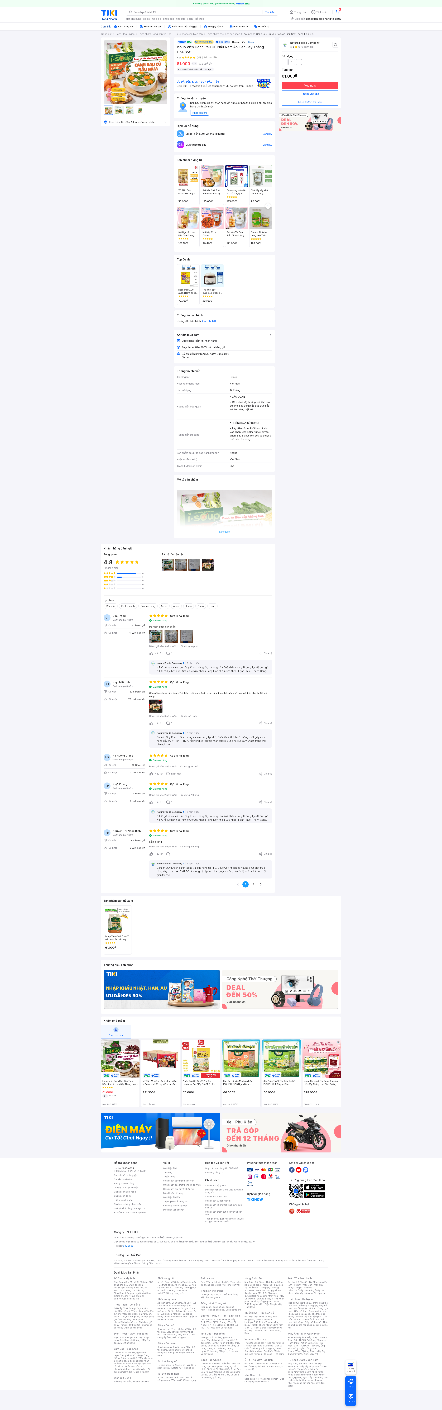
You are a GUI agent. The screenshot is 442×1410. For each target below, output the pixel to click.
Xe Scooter (271, 1366)
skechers (215, 1260)
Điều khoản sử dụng (173, 1193)
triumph (232, 1260)
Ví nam (160, 1377)
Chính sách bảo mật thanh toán (178, 1180)
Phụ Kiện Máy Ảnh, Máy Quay (302, 1337)
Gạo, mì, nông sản (130, 1316)
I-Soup (250, 42)
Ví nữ (189, 1365)
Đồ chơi (144, 1282)
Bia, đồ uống (125, 1319)
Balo (203, 1282)
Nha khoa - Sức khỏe (262, 1351)
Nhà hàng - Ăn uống (261, 1348)
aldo (224, 1260)
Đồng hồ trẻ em (233, 1309)
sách (190, 18)
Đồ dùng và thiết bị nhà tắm (221, 1345)
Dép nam (173, 1350)
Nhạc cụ (224, 1351)
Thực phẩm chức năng (130, 1355)
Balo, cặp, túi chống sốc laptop (221, 1283)
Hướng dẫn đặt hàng (124, 1183)
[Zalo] (305, 1169)
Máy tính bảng (128, 1343)
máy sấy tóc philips (309, 1366)
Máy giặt (298, 1287)
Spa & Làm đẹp (265, 1345)
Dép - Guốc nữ (179, 1329)
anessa (278, 1260)
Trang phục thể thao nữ (299, 1303)
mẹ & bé (156, 18)
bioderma (193, 1260)
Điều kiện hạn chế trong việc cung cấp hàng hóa (224, 1191)
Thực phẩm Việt (140, 1311)
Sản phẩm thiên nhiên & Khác (131, 1362)
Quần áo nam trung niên (175, 1316)
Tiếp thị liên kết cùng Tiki (175, 1201)
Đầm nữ (168, 1282)
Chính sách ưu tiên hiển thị (218, 1200)
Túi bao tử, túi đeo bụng (184, 1380)
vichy (145, 1263)
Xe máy (254, 1366)
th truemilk (148, 1260)
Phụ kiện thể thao (307, 1308)
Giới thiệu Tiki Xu (171, 1197)
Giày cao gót (163, 1329)
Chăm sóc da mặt (123, 1352)
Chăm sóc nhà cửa (132, 1327)
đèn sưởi (303, 1363)
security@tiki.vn (139, 1212)
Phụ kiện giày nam (173, 1352)
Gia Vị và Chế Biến (216, 1369)
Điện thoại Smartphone (125, 1337)
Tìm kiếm (270, 12)
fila (151, 1263)
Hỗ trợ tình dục (139, 1369)
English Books (261, 1381)
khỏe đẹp (168, 18)
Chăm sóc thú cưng (210, 1363)
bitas (320, 1260)
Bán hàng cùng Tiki (214, 1172)
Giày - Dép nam (166, 1343)
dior (126, 1260)
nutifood (242, 1260)
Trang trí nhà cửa (209, 1337)
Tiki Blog (167, 1172)
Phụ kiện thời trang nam (219, 1296)
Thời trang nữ (165, 1278)
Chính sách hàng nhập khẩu (127, 1204)
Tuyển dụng (169, 1176)
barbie (159, 1260)
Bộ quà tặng (215, 1377)
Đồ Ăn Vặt (212, 1372)
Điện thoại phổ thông (129, 1340)
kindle (251, 1260)
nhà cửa (180, 18)
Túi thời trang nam (168, 1373)
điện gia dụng (133, 18)
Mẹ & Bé (263, 1293)
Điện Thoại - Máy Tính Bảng (131, 1333)
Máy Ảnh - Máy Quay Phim (304, 1333)
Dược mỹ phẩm (141, 1372)
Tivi (295, 1290)
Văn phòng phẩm (269, 1379)
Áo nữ (160, 1282)
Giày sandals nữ (174, 1332)
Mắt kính (228, 1294)
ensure (175, 1260)
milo (207, 1260)
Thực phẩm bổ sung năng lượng (308, 1323)
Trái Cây (118, 1308)
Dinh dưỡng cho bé (129, 1290)
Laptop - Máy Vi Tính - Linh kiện (220, 1315)
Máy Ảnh (314, 1354)
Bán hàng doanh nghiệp (175, 1205)
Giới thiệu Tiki (170, 1168)
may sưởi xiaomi (303, 1372)
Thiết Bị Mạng (218, 1325)
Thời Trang (271, 1282)
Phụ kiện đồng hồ (215, 1309)
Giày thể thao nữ (313, 1322)
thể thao (199, 18)
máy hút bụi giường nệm (306, 1376)
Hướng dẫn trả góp (123, 1200)
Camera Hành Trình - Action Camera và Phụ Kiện (307, 1343)
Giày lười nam (164, 1347)
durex (183, 1260)
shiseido (118, 1263)
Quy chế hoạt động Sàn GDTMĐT (221, 1168)
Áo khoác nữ (181, 1285)
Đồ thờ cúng (212, 1351)
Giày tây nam (178, 1347)
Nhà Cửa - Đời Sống (213, 1333)
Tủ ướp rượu (319, 1293)
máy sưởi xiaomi (310, 1374)
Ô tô (261, 1366)
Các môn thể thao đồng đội (308, 1316)
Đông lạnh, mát (134, 1314)
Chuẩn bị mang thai (129, 1298)
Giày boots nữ (169, 1334)
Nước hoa (125, 1369)
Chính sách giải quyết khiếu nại (178, 1189)
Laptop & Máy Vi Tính (267, 1298)
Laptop (228, 1327)
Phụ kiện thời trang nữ (211, 1294)
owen (167, 1260)
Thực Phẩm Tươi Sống (127, 1304)
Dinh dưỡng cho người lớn (132, 1293)
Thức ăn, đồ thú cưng (129, 1325)
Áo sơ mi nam (177, 1305)
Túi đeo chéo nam (175, 1377)
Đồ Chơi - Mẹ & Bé (125, 1278)
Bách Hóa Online (211, 1359)
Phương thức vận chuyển (126, 1187)
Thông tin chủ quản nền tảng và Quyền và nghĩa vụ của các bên (224, 1220)
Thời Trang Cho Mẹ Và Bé (126, 1282)
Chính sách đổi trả (123, 1196)
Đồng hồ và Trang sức (214, 1303)
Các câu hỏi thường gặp (125, 1175)
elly (201, 1260)
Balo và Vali (208, 1278)
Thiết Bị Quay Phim (305, 1351)
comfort (312, 1260)
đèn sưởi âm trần (302, 1383)
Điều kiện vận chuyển (173, 1209)
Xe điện (273, 1363)
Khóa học (270, 1343)
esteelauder (135, 1260)
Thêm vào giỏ (310, 94)
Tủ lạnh (297, 1285)
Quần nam (177, 1303)
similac (302, 1260)
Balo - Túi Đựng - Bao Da (306, 1345)
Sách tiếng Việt (251, 1379)
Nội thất (215, 1343)
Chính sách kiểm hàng (125, 1191)
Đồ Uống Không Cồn (219, 1374)
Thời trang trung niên (173, 1293)
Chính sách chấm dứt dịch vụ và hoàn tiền (223, 1213)
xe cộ (146, 18)
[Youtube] (298, 1169)
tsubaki (158, 1263)
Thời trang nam (166, 1299)
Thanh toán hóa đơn (254, 1343)
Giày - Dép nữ (165, 1325)
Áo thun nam (163, 1303)
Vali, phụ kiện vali (231, 1285)
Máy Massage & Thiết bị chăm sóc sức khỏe (133, 1359)
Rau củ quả (124, 1311)
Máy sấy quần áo (303, 1293)
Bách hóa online (259, 1296)
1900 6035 (127, 1246)
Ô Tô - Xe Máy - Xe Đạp (258, 1359)
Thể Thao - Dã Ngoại (300, 1299)
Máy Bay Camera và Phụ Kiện (306, 1352)
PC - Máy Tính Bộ (214, 1327)
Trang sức (206, 1307)
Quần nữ (178, 1282)
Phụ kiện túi (188, 1367)
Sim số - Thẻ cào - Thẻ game (270, 1354)
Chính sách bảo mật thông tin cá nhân (182, 1185)
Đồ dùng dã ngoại (308, 1305)
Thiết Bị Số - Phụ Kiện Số (259, 1312)
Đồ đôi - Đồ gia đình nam (180, 1311)
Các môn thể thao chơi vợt (307, 1318)
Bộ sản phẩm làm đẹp (132, 1370)
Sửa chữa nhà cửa (215, 1340)
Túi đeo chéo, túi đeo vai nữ (171, 1365)
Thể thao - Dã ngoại (259, 1287)
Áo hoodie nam (171, 1308)
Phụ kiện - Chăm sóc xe (256, 1363)
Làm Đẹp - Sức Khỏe (126, 1348)
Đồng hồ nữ (218, 1307)
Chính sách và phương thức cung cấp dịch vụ (223, 1206)
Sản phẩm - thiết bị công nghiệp (264, 1300)
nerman (259, 1260)
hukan (138, 1263)
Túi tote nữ (176, 1367)
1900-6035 (128, 1168)
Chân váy (178, 1287)
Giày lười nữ (183, 1334)
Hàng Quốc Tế (253, 1278)
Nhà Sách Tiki (252, 1375)
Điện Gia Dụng (122, 1377)
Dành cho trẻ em (129, 1322)
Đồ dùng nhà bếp (122, 1381)
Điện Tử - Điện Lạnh (300, 1278)
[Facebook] (292, 1169)
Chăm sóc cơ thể (129, 1358)
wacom (269, 1260)
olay (295, 1260)
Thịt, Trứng (129, 1308)
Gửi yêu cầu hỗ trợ (123, 1179)
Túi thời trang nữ (167, 1361)
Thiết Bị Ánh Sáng (307, 1340)
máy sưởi (292, 1363)
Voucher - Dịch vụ (255, 1339)
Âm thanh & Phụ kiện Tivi (300, 1282)
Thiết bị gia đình (141, 1381)
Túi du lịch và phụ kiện (218, 1282)
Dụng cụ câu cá (302, 1314)
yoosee (287, 1260)
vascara (118, 1260)
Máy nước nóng (306, 1290)
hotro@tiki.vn (139, 1208)
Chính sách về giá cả (215, 1185)
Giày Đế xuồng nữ (177, 1337)
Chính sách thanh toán (216, 1196)
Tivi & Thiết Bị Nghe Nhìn (262, 1302)
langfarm (128, 1263)
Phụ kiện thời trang (212, 1290)
